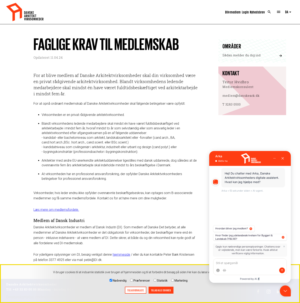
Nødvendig (120, 280)
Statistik (162, 280)
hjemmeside (121, 254)
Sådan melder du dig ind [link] (241, 55)
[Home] (24, 12)
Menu (278, 12)
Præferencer (141, 280)
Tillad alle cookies (161, 290)
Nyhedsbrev (257, 12)
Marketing (181, 280)
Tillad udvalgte (135, 290)
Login (245, 12)
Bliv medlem (233, 12)
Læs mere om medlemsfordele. (56, 210)
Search (269, 12)
